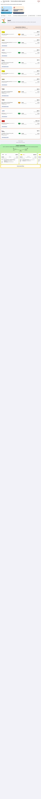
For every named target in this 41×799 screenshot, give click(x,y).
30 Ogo (39, 1)
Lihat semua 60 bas (20, 166)
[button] (6, 10)
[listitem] (4, 45)
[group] (38, 1)
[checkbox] (20, 15)
